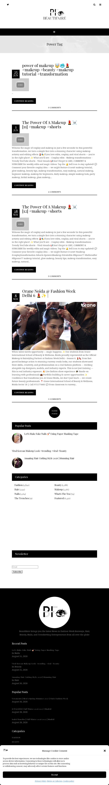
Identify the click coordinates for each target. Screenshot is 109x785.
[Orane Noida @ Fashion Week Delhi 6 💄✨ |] (54, 325)
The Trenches (21, 498)
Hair (16, 489)
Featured (59, 498)
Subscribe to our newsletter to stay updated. (34, 562)
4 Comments (54, 192)
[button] (104, 750)
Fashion (18, 485)
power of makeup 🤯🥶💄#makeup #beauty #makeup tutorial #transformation (48, 69)
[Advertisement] (54, 527)
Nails (17, 493)
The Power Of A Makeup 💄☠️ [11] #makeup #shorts (49, 124)
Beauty (57, 485)
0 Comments (54, 399)
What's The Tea (62, 493)
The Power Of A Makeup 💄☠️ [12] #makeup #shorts (49, 208)
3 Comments (54, 108)
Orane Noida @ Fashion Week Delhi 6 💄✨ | (49, 293)
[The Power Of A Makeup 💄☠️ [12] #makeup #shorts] (20, 223)
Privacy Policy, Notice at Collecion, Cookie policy (54, 781)
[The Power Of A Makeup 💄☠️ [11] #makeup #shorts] (20, 139)
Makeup (58, 489)
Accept (54, 774)
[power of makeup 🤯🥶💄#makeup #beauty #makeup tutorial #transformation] (20, 84)
